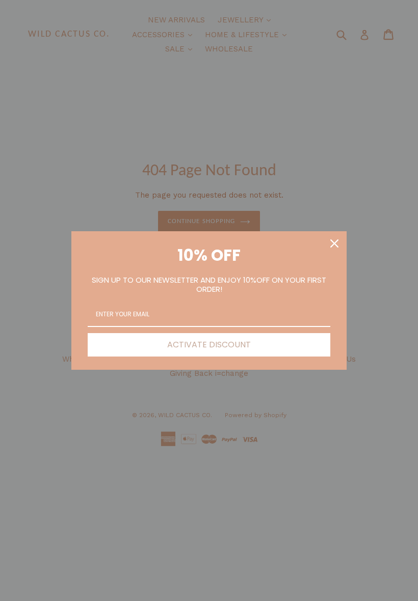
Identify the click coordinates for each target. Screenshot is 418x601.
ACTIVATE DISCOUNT (209, 344)
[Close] (334, 243)
